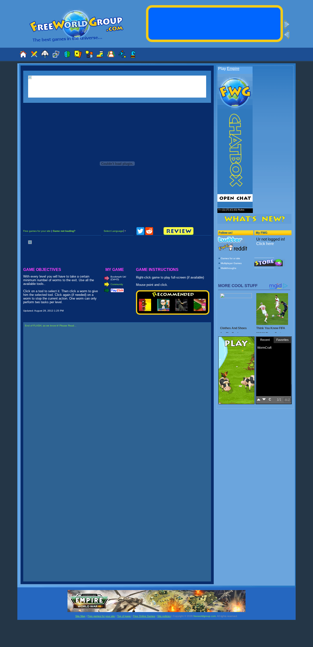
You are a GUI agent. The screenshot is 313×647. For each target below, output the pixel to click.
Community (117, 284)
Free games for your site (37, 231)
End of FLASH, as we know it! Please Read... (50, 325)
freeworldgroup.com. (204, 616)
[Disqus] (117, 393)
